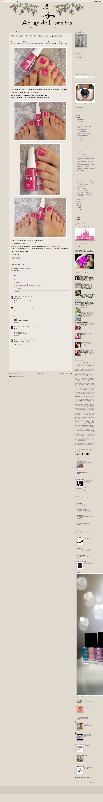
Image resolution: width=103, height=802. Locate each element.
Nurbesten (76, 421)
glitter (92, 396)
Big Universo (77, 369)
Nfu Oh (92, 418)
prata (87, 426)
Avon (88, 366)
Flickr (50, 28)
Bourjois (86, 370)
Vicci (83, 443)
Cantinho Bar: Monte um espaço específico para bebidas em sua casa (88, 724)
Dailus (83, 380)
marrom (88, 410)
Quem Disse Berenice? (90, 427)
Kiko (79, 404)
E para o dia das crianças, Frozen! (84, 180)
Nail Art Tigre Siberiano (81, 188)
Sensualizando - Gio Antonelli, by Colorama (85, 168)
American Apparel (85, 364)
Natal (80, 418)
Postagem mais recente (15, 373)
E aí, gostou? (79, 733)
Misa (87, 413)
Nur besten (92, 420)
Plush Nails (78, 426)
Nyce (81, 421)
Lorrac (79, 408)
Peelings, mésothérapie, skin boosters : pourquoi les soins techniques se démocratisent (84, 498)
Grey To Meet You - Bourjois (82, 190)
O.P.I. (88, 421)
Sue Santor (89, 434)
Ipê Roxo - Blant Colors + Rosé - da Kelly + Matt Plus (87, 351)
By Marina (79, 548)
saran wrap (77, 431)
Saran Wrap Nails (80, 170)
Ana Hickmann (91, 364)
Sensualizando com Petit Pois (83, 166)
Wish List (31, 28)
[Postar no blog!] (14, 258)
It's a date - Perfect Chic (82, 145)
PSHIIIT (78, 496)
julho (78, 203)
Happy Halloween (80, 124)
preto (93, 426)
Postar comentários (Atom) (17, 376)
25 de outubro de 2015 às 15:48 (33, 326)
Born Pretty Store (80, 370)
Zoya (85, 445)
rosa (32, 260)
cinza (87, 375)
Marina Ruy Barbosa (82, 410)
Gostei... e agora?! (80, 515)
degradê (87, 383)
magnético (87, 409)
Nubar (86, 420)
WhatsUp (86, 444)
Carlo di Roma (91, 373)
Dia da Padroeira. (80, 175)
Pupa (78, 427)
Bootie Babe (92, 369)
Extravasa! (76, 393)
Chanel (82, 374)
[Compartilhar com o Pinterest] (19, 258)
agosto (78, 201)
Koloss (87, 404)
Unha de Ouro (81, 439)
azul (91, 366)
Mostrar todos (92, 782)
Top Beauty (92, 436)
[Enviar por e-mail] (13, 258)
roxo (76, 430)
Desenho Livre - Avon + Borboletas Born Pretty (86, 316)
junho (78, 205)
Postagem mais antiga (66, 373)
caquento (80, 373)
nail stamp (88, 417)
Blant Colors (83, 369)
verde (76, 442)
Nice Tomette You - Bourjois (82, 184)
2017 (77, 113)
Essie (83, 392)
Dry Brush (92, 389)
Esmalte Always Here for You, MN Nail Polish (85, 701)
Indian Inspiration (87, 400)
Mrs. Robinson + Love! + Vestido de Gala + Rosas (87, 325)
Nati (83, 418)
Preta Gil (90, 426)
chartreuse (86, 374)
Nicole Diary (77, 420)
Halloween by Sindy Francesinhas (83, 133)
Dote (76, 389)
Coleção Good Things (81, 696)
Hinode (79, 399)
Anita (93, 365)
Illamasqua (76, 400)
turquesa (82, 438)
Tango (87, 435)
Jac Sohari (16, 296)
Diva (84, 388)
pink (27, 260)
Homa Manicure (91, 399)
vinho (85, 443)
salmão (92, 430)
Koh (85, 404)
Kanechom (82, 403)
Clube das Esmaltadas (81, 555)
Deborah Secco (82, 383)
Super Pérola (77, 435)
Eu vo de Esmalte (80, 766)
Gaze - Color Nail (80, 172)
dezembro (79, 119)
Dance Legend (91, 380)
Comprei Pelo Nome (84, 378)
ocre (90, 421)
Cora (91, 378)
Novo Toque (82, 420)
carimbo (85, 373)
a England (80, 362)
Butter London (91, 371)
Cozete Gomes (77, 379)
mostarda (78, 415)
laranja (90, 405)
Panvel (78, 422)
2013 (77, 219)
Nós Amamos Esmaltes (81, 509)
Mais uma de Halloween (81, 129)
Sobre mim (21, 28)
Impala (81, 400)
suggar (93, 434)
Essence (80, 392)
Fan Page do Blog (26, 277)
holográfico (85, 399)
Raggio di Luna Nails (81, 461)
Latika (93, 405)
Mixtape (86, 414)
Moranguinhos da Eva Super (82, 135)
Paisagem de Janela (81, 721)
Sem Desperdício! (80, 479)
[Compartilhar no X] (16, 258)
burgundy (87, 371)
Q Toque (84, 427)
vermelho (77, 443)
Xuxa (76, 445)
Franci (15, 306)
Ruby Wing (79, 430)
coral (93, 378)
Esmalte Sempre (80, 532)
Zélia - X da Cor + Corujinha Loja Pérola (84, 192)
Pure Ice (81, 427)
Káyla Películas (87, 403)
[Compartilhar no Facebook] (17, 258)
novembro (79, 121)
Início (12, 28)
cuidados (86, 379)
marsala (92, 410)
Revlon (83, 429)
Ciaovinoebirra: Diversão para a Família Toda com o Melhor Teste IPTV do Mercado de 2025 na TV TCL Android (85, 550)
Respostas (18, 282)
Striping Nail (77, 434)
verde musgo (86, 441)
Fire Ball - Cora (84, 275)
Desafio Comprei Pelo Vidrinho (84, 385)
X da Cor (92, 444)
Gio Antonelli (87, 396)
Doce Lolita (92, 388)
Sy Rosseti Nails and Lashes (20, 326)
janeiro (78, 214)
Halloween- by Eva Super (82, 149)
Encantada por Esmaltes (82, 755)
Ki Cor (92, 403)
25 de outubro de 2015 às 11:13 (35, 285)
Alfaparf (76, 364)
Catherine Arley (78, 374)
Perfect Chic (77, 425)
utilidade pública (81, 440)
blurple (88, 369)
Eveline (90, 392)
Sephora (88, 431)
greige (85, 397)
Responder (16, 279)
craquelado (82, 379)
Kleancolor (82, 404)
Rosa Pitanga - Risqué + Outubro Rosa (84, 137)
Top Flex (76, 438)
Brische (93, 370)
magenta (83, 409)
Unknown (16, 268)
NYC (79, 421)
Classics (90, 375)
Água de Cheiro (91, 362)
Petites (88, 425)
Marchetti (76, 410)
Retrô (56, 28)
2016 (77, 115)
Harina (76, 399)
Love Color (84, 408)
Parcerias (41, 28)
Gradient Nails (81, 397)
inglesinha (80, 401)
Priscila (76, 427)
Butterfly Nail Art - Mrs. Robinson (83, 246)
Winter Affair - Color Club (86, 342)
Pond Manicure (83, 426)
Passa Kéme (85, 422)
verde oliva (92, 441)
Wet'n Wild (79, 444)
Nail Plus (84, 417)
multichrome (86, 415)
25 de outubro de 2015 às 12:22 (24, 306)
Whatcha (82, 444)
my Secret (90, 415)
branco (89, 370)
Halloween (92, 397)
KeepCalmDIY (79, 716)
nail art (77, 417)
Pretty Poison (79, 503)
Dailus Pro (86, 380)
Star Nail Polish (91, 433)
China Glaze (91, 374)
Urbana (93, 439)
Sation (83, 431)
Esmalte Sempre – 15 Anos (82, 533)
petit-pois (85, 425)
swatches (81, 435)
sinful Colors (84, 433)
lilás (80, 406)
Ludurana (77, 409)
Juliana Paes (77, 403)
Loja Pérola (91, 406)
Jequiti (93, 401)
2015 (77, 117)
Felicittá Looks (85, 393)
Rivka (90, 429)
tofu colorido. (79, 537)
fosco (93, 394)
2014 (77, 217)
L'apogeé (76, 405)
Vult (90, 443)
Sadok (82, 430)
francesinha (79, 396)
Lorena (76, 408)
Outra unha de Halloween (82, 131)
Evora (93, 392)
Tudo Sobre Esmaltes (81, 526)
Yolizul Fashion (79, 445)
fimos (93, 393)
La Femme (81, 405)
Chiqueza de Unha (78, 375)
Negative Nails (88, 418)
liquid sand (85, 406)
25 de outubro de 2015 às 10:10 (25, 268)
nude (88, 420)
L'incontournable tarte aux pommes (83, 779)
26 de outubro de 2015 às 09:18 (27, 339)
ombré (93, 421)
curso (90, 379)
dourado (84, 389)
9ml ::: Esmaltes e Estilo (82, 490)
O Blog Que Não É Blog (82, 561)
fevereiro (79, 212)
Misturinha (77, 414)
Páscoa (81, 422)
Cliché (93, 375)
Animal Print (88, 365)
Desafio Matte (82, 387)
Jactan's (87, 401)
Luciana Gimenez (91, 408)
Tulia (79, 438)
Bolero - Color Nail (80, 197)
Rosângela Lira (17, 339)
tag (84, 435)
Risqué (29, 260)
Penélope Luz (87, 424)
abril (78, 209)
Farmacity (80, 393)
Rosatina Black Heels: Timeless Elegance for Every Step (88, 539)
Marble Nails (91, 409)
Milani (84, 413)
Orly (75, 422)
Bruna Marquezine (81, 371)
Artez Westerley (84, 366)
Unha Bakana (87, 438)
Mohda (90, 414)
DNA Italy (87, 388)
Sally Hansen (88, 430)
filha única (90, 393)
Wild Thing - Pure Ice (85, 307)
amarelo (80, 364)
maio (78, 207)
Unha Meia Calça (87, 439)
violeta (88, 443)
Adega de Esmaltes (22, 285)
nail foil (81, 417)
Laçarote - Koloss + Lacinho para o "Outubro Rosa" (84, 195)
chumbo (83, 375)
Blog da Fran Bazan (18, 277)
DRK (88, 389)
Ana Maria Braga (78, 365)
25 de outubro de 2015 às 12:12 (25, 296)
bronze (76, 371)
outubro (78, 123)
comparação (77, 378)
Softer (87, 433)
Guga (88, 397)
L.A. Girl (92, 404)
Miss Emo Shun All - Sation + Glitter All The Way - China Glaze (86, 292)
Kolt (90, 404)
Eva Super (86, 392)
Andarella (83, 365)
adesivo (85, 362)
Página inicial (40, 373)
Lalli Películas (85, 405)
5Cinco (76, 362)
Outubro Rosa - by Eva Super (83, 156)
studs (85, 434)
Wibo (89, 444)
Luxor (80, 409)
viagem (80, 443)
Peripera (81, 425)
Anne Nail (79, 366)
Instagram (33, 277)
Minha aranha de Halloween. (82, 151)
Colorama (87, 377)
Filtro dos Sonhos (80, 186)
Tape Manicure (91, 435)
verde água (80, 441)
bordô (76, 370)
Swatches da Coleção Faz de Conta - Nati (85, 182)
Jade (90, 401)
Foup (76, 396)
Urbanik (76, 440)
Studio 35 (82, 434)
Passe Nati (89, 422)
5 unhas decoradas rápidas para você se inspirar (87, 735)
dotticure (79, 389)
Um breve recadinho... (85, 299)
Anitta (76, 366)
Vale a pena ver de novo (89, 440)
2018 (77, 111)
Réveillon (80, 429)
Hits (82, 399)
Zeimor (83, 445)
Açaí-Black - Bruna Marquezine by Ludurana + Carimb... (84, 154)
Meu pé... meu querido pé (21, 260)
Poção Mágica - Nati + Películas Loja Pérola (85, 164)
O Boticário (85, 421)
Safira (85, 430)
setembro (79, 199)
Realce (76, 429)
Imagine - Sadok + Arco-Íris (82, 174)
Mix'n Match (82, 414)
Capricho (76, 373)
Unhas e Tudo (79, 700)
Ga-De (83, 396)
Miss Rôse (91, 413)
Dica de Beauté (89, 387)
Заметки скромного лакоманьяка (84, 744)
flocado (86, 394)
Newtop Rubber (86, 745)
